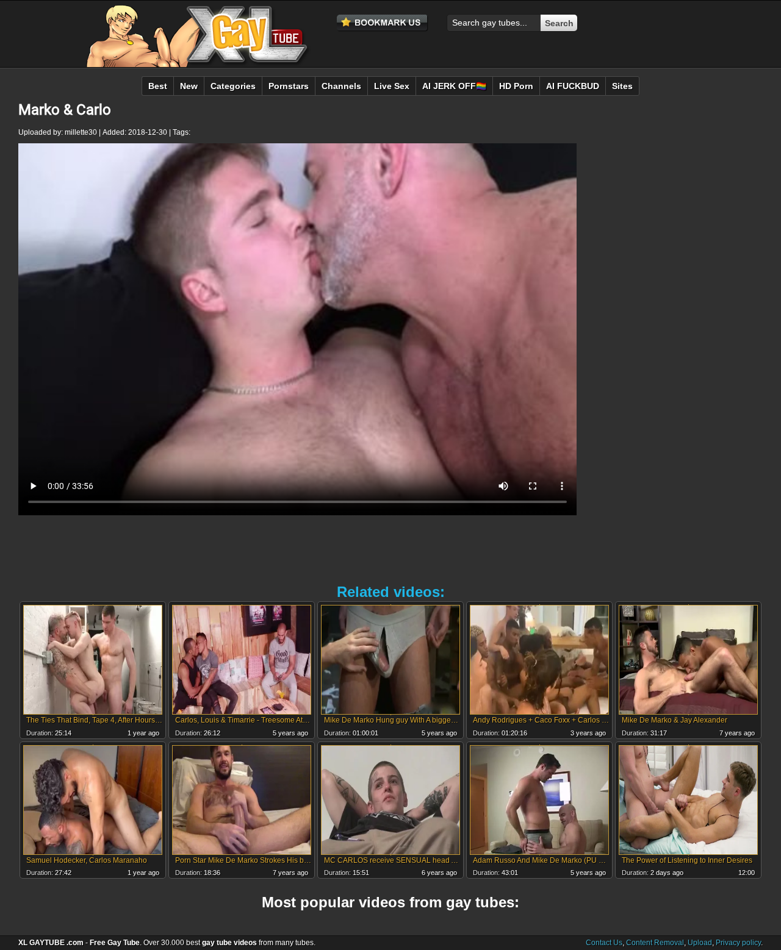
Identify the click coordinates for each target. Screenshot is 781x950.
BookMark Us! (382, 23)
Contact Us (604, 942)
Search (559, 23)
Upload (700, 942)
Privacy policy (738, 942)
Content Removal (655, 942)
